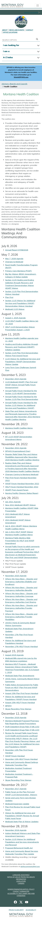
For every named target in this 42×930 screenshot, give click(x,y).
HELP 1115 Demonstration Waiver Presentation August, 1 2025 (20, 328)
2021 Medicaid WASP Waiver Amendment (18, 521)
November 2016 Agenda (15, 830)
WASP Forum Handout (15, 756)
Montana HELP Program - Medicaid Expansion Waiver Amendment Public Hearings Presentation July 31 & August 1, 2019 (22, 668)
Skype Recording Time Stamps (18, 709)
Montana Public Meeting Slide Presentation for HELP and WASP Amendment (19, 541)
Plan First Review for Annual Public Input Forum (22, 808)
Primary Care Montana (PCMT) (18, 271)
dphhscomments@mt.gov (30, 866)
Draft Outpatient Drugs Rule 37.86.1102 (22, 726)
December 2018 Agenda (15, 717)
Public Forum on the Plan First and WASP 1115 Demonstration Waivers (21, 793)
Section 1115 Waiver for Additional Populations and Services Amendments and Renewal (22, 842)
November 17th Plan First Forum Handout (19, 636)
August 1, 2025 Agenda (15, 318)
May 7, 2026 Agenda (14, 258)
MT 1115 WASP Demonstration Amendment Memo (18, 438)
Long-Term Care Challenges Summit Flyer (20, 368)
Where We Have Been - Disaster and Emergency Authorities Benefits (21, 588)
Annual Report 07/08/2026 (16, 250)
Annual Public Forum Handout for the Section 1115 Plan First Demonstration (21, 397)
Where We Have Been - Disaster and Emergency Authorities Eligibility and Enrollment (21, 582)
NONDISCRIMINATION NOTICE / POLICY (21, 889)
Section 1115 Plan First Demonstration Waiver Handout (21, 292)
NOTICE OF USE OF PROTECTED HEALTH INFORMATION (21, 878)
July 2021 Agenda (13, 502)
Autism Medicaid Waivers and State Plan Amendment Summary (22, 834)
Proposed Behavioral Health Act (19, 848)
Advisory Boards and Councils (14, 84)
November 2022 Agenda (15, 448)
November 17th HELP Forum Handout (21, 646)
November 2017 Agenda (15, 789)
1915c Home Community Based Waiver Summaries (22, 680)
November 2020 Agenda (15, 575)
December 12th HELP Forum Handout (21, 759)
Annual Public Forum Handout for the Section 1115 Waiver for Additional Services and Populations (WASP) (21, 405)
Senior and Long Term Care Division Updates (20, 799)
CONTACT (29, 30)
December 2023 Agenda (15, 379)
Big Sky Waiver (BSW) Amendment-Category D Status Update (20, 275)
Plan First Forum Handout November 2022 (20, 479)
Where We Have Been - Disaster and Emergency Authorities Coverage (21, 594)
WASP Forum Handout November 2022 (22, 483)
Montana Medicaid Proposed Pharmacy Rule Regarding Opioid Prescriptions (22, 722)
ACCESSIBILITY (31, 910)
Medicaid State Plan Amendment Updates (19, 630)
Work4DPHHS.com (21, 77)
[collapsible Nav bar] (37, 5)
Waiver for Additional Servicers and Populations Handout (20, 641)
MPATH (8, 706)
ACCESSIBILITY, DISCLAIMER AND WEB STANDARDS (21, 895)
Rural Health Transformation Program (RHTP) (21, 266)
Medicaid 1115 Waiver (15, 309)
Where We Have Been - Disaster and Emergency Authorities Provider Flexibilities (21, 617)
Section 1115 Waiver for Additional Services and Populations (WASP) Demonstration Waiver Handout (20, 303)
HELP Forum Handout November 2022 (21, 487)
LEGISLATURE (21, 881)
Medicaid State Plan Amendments (19, 675)
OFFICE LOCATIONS (10, 32)
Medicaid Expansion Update (17, 804)
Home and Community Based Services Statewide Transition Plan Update (21, 852)
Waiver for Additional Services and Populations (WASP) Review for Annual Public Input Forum (22, 816)
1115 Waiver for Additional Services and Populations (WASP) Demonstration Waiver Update (22, 361)
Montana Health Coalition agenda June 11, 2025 (21, 339)
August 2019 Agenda (14, 655)
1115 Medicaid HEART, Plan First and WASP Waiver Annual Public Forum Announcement (21, 385)
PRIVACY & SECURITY (16, 910)
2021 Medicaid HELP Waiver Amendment (17, 515)
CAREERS (21, 883)
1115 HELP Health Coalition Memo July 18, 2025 (21, 322)
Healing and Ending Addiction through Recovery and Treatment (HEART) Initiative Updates (21, 347)
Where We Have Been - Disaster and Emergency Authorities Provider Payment (21, 608)
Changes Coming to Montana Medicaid (21, 474)
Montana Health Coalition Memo (19, 428)
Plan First (9, 297)
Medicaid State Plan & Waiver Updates (21, 821)
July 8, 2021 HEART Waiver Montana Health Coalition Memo (21, 527)
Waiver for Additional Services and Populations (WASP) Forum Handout (20, 698)
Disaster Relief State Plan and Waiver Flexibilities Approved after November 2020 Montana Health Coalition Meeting (22, 457)
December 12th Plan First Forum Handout (19, 751)
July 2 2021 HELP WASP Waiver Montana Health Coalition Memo (19, 533)
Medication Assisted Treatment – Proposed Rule (19, 775)
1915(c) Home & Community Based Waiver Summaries (20, 624)
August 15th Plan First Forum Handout (21, 693)
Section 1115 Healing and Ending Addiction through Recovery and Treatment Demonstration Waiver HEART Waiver (19, 284)
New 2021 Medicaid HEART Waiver (20, 505)
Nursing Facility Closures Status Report (21, 493)
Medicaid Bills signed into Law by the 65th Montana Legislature (21, 659)
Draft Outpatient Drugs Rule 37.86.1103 (22, 730)
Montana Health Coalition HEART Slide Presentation (21, 509)
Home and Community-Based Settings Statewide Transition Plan (21, 763)
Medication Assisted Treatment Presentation (18, 769)
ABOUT (4, 30)
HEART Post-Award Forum (16, 490)
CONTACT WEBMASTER (21, 891)
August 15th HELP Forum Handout (20, 702)
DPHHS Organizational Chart (17, 451)
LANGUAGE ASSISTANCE (21, 875)
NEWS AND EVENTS (16, 30)
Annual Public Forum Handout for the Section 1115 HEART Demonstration (21, 392)
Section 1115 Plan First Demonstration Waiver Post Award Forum (21, 354)
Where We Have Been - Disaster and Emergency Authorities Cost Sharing (21, 600)
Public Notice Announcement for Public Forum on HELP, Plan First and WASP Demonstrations (21, 687)
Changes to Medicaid (14, 262)
